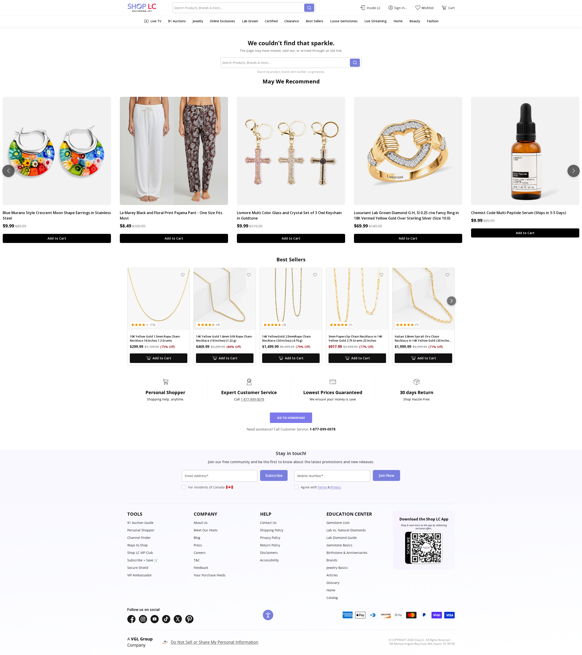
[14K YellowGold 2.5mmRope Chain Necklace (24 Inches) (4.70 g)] (291, 299)
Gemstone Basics (339, 545)
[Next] (451, 300)
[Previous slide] (8, 171)
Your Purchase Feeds (210, 575)
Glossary (332, 582)
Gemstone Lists (338, 522)
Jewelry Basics (337, 567)
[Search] (309, 8)
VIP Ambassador (139, 575)
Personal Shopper (140, 530)
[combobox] (239, 8)
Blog (197, 537)
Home (330, 590)
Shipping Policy (271, 530)
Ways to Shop (137, 545)
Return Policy (270, 545)
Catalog (332, 597)
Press (198, 545)
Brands (331, 560)
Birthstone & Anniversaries (346, 552)
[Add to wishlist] (182, 275)
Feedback (201, 567)
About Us (201, 522)
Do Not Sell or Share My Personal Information (214, 642)
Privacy (335, 487)
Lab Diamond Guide (341, 537)
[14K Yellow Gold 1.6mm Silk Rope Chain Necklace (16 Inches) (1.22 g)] (225, 299)
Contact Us (268, 522)
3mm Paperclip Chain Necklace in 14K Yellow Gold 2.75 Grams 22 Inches (355, 338)
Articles (332, 575)
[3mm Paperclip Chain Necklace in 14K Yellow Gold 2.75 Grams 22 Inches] (357, 299)
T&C (197, 560)
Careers (200, 552)
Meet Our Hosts (206, 530)
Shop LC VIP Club (140, 552)
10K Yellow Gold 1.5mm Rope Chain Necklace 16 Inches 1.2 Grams (155, 338)
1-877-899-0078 (252, 399)
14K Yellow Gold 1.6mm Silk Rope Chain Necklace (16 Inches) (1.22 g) (224, 338)
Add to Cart (57, 238)
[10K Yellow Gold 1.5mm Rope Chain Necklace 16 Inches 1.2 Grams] (159, 299)
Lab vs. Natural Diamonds (346, 530)
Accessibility (269, 560)
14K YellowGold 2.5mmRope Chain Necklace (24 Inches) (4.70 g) (286, 338)
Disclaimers (269, 552)
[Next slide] (573, 171)
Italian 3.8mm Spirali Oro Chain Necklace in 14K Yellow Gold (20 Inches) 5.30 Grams (423, 338)
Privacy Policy (270, 537)
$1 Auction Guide (140, 522)
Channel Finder (139, 537)
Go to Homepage (291, 418)
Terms (322, 487)
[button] (158, 514)
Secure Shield (137, 567)
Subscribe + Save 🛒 (142, 560)
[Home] (150, 7)
